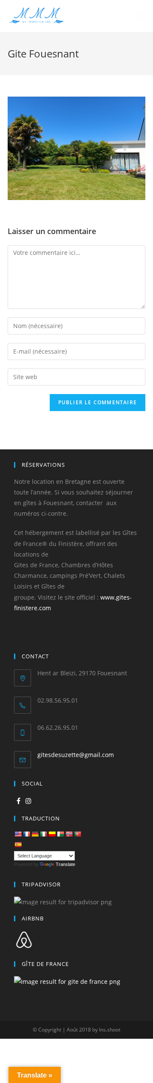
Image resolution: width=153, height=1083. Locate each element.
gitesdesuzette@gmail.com (75, 755)
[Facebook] (18, 801)
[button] (13, 12)
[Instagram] (28, 801)
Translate (65, 864)
